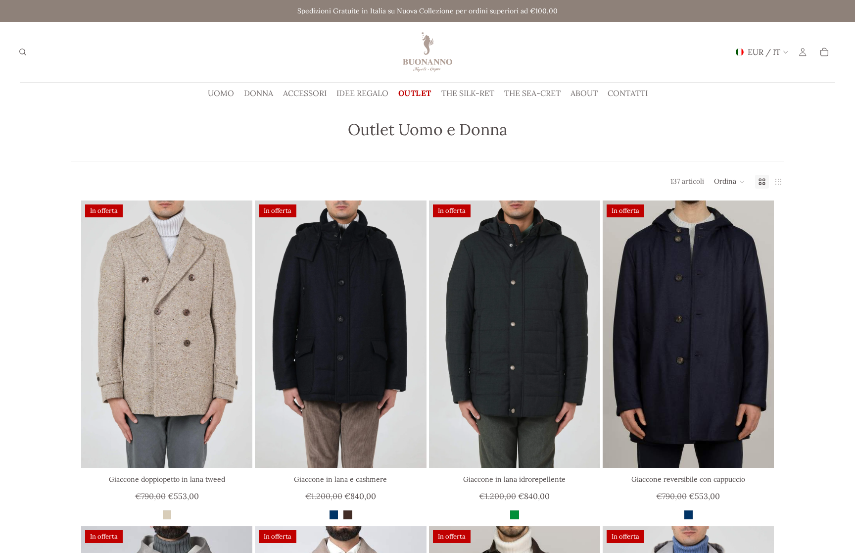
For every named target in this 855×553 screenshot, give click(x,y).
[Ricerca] (23, 52)
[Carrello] (824, 52)
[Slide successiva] (237, 334)
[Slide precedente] (96, 334)
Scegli (245, 452)
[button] (729, 182)
